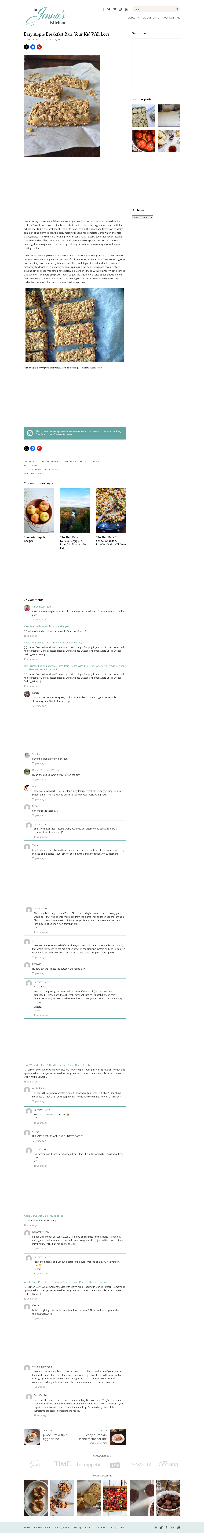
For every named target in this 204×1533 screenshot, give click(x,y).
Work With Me (172, 17)
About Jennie (151, 17)
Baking (40, 473)
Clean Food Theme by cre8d (109, 1527)
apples (36, 465)
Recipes (131, 17)
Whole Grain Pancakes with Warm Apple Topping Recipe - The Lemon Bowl (66, 1282)
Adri (34, 786)
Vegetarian (51, 469)
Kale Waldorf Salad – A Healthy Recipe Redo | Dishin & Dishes (58, 1065)
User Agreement (81, 1527)
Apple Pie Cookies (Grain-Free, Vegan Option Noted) (53, 642)
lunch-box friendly (51, 461)
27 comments (31, 39)
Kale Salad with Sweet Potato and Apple (46, 626)
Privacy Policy (62, 1527)
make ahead (70, 461)
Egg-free (37, 469)
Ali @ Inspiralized (41, 606)
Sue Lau (36, 754)
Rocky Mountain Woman (46, 770)
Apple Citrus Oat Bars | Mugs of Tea (43, 1215)
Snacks (94, 461)
